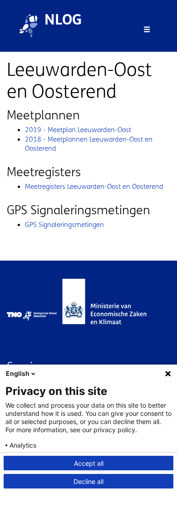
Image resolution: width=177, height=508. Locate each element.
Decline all (88, 481)
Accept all (88, 463)
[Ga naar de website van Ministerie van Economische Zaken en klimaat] (113, 316)
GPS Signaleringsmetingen (64, 225)
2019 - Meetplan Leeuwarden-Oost (78, 130)
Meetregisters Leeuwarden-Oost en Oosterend (94, 186)
